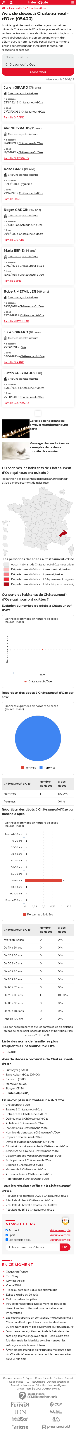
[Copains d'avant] (20, 1419)
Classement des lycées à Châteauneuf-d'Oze (34, 1155)
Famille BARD (12, 199)
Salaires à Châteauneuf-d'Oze (24, 1109)
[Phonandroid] (56, 1426)
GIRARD (11, 1052)
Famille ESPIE (13, 280)
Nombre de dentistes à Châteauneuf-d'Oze (33, 1132)
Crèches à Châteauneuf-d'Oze (24, 1165)
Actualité (13, 1230)
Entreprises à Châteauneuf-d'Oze (26, 1114)
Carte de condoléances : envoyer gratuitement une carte (49, 425)
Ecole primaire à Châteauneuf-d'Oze (28, 1160)
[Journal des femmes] (20, 1404)
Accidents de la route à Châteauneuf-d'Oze (32, 1151)
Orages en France (17, 1271)
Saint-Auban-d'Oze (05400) (23, 1074)
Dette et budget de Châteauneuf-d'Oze (30, 1142)
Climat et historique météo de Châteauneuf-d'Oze (37, 1146)
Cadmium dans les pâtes (21, 1299)
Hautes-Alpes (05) (17, 1093)
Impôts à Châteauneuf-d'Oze (24, 1137)
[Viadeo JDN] (56, 1419)
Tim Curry (12, 1276)
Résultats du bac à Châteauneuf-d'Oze (29, 1200)
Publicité (58, 1378)
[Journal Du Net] (20, 1412)
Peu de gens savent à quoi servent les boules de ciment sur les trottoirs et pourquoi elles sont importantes (36, 1308)
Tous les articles (15, 1382)
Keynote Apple (15, 1280)
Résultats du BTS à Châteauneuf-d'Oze (30, 1209)
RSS (27, 1382)
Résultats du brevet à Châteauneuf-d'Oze (31, 1205)
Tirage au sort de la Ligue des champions (31, 1290)
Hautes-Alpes (37, 8)
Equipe (29, 1378)
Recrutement (38, 1382)
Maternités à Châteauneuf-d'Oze (26, 1169)
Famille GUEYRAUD (16, 158)
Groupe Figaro (24, 1389)
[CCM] (56, 1404)
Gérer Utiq (41, 1385)
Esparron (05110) (16, 1079)
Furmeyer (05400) (17, 1070)
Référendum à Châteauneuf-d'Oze (27, 1178)
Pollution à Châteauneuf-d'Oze (25, 1123)
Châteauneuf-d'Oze (31, 102)
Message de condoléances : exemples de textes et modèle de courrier (50, 447)
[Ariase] (20, 1427)
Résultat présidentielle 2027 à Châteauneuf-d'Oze (37, 1195)
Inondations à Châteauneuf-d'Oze (27, 1128)
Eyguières (26, 184)
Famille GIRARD (14, 117)
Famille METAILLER (16, 321)
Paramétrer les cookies (22, 1385)
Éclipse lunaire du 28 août (22, 1294)
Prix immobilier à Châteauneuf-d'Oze (29, 1174)
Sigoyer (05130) (15, 1088)
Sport (11, 1235)
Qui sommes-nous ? (13, 1378)
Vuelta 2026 (13, 1285)
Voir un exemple (60, 1230)
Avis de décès (17, 8)
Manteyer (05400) (17, 1084)
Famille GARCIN (14, 239)
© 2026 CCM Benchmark (46, 1389)
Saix (23, 347)
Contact (69, 1378)
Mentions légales (57, 1385)
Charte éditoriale (43, 1378)
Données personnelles (58, 1382)
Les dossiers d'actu (19, 1239)
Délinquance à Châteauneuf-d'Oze (27, 1118)
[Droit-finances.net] (56, 1412)
